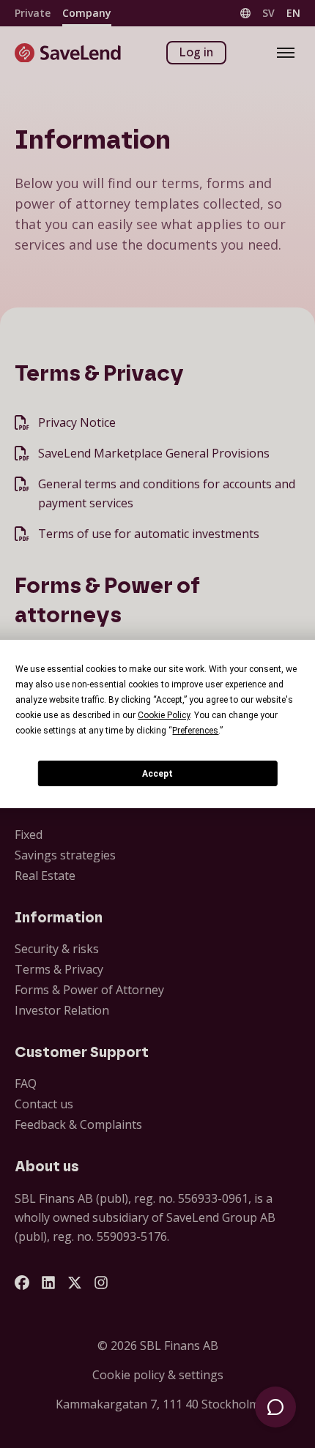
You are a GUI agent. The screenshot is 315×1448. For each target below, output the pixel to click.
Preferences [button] (195, 730)
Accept (157, 774)
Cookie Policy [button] (164, 715)
